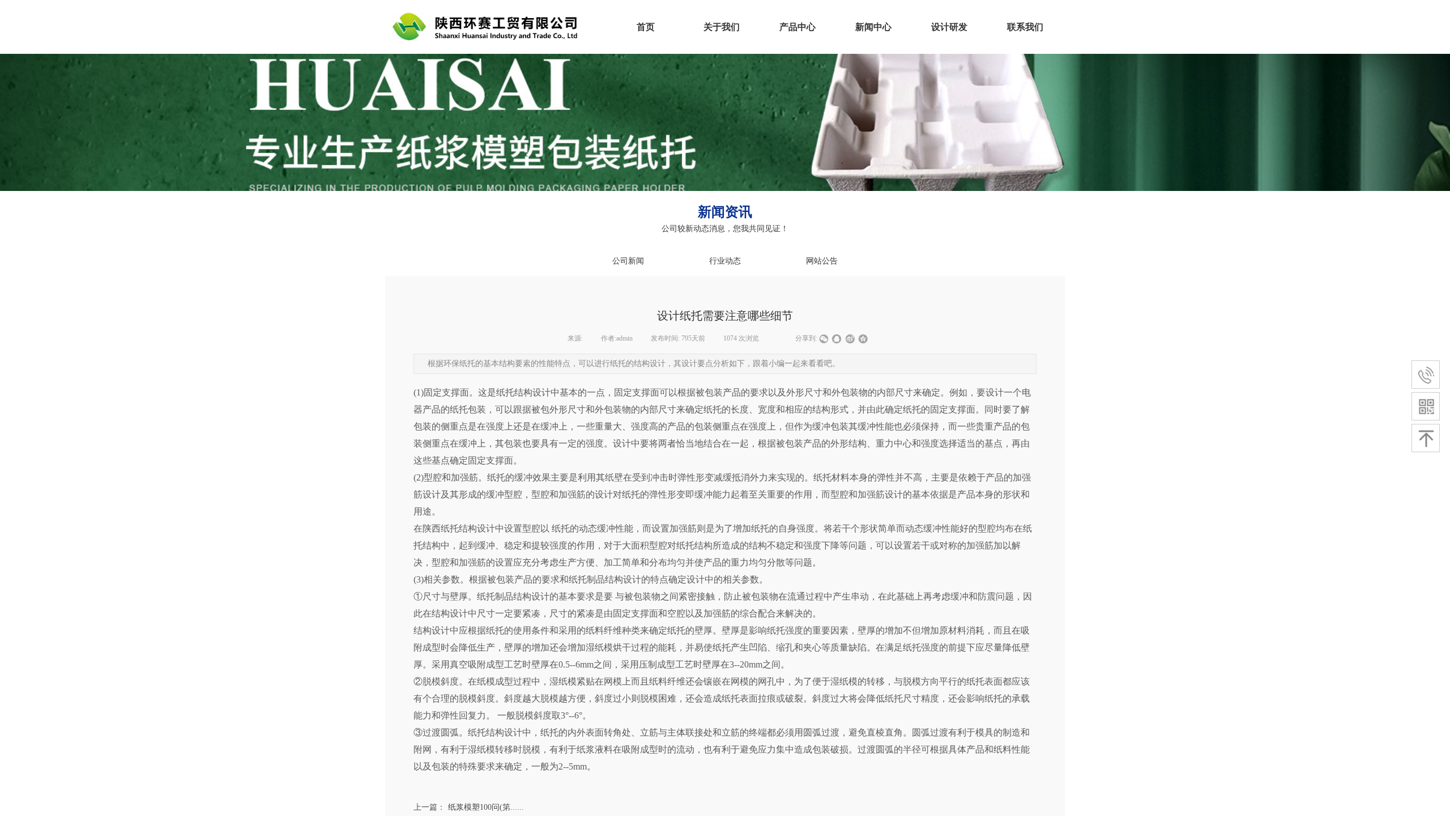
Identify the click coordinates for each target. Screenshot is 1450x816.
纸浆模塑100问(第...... (468, 807)
